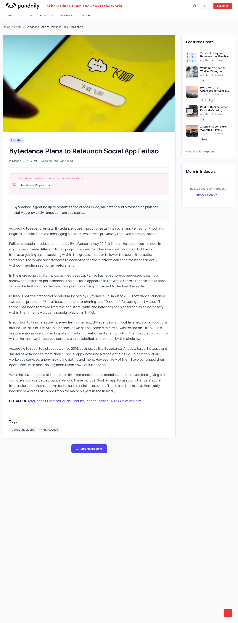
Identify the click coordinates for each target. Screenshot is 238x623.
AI (21, 15)
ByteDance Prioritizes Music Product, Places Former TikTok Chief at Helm (84, 401)
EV (31, 15)
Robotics (46, 15)
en (205, 5)
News (9, 15)
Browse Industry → (208, 194)
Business (66, 15)
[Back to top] (228, 613)
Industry (16, 140)
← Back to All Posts (89, 449)
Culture (85, 15)
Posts (18, 27)
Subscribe (222, 5)
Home (6, 27)
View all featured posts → (202, 151)
